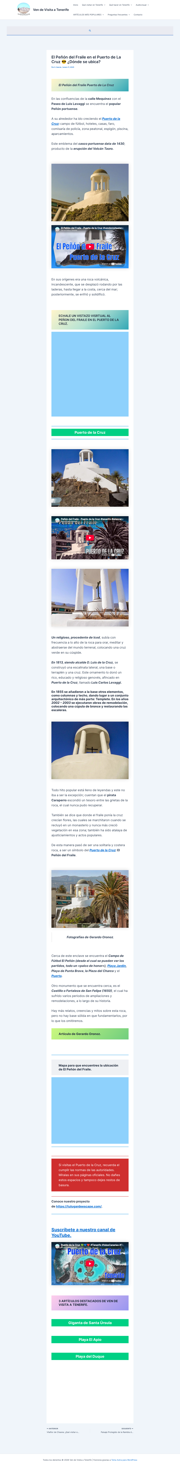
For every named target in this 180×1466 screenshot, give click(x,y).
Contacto (138, 14)
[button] (104, 5)
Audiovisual (141, 5)
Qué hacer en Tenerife (119, 5)
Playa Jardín (116, 966)
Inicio (75, 5)
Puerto (56, 976)
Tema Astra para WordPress (124, 1460)
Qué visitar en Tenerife (92, 5)
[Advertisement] (90, 1393)
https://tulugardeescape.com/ (79, 1206)
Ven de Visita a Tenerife (51, 10)
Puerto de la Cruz (103, 850)
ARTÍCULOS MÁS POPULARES (87, 14)
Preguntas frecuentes (117, 14)
